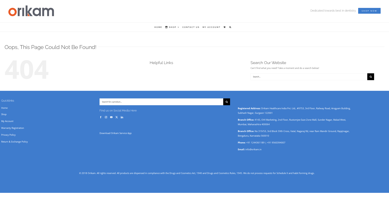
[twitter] (116, 117)
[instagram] (106, 117)
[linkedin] (122, 117)
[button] (230, 27)
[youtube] (111, 117)
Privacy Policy (8, 134)
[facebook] (101, 117)
